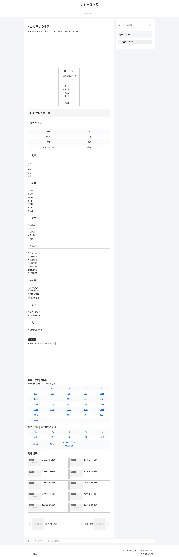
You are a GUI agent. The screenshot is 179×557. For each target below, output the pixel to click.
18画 (86, 404)
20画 (52, 410)
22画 (69, 399)
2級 (52, 432)
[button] (150, 25)
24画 (86, 410)
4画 (85, 388)
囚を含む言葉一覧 (69, 76)
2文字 (67, 83)
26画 (52, 415)
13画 (52, 399)
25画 (102, 410)
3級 (69, 432)
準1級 (35, 444)
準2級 (52, 444)
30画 (102, 415)
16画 (36, 404)
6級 (35, 437)
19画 (36, 410)
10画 (102, 394)
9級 (85, 437)
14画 (102, 399)
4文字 (67, 89)
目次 (66, 71)
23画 (69, 410)
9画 (85, 394)
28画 (36, 415)
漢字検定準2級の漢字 (36, 343)
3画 (69, 388)
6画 (35, 394)
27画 (86, 415)
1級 (35, 432)
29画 (69, 415)
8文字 (67, 103)
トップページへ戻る (129, 550)
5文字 (67, 93)
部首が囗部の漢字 (50, 343)
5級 (102, 432)
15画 (52, 404)
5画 (102, 388)
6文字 (67, 96)
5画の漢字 (33, 339)
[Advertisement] (69, 50)
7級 (52, 437)
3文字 (67, 86)
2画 (52, 388)
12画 (86, 399)
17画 (69, 404)
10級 (102, 437)
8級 (69, 437)
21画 (102, 404)
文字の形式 (69, 79)
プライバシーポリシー (145, 550)
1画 (35, 388)
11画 (36, 399)
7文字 (67, 99)
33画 (36, 420)
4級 (85, 432)
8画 (69, 394)
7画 (52, 394)
